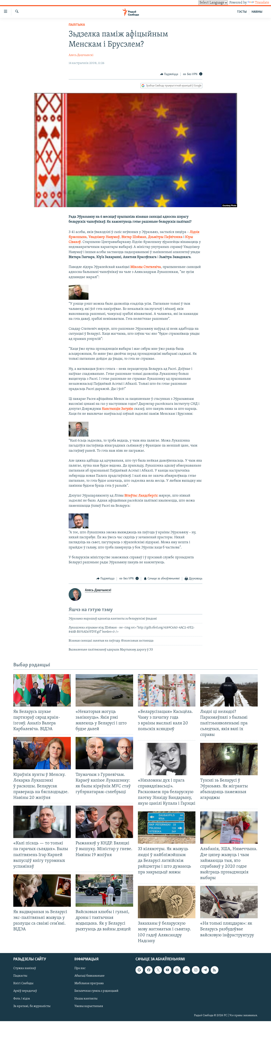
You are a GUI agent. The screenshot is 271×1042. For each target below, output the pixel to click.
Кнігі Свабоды (23, 983)
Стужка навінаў (24, 968)
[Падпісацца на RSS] (214, 970)
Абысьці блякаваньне (89, 975)
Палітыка (77, 25)
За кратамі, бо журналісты (31, 1006)
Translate (262, 3)
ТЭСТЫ (242, 12)
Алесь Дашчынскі (81, 55)
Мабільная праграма (89, 983)
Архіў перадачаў (25, 991)
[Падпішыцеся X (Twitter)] (158, 970)
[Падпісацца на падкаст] (177, 970)
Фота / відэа (21, 998)
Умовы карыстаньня (88, 1006)
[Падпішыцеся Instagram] (195, 970)
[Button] (169, 74)
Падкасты (20, 975)
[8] (78, 527)
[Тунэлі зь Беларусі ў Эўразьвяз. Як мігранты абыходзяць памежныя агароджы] (229, 759)
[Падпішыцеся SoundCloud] (186, 970)
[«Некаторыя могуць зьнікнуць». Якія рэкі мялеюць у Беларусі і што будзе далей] (104, 690)
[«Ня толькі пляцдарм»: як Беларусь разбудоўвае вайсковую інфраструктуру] (229, 902)
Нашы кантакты (85, 998)
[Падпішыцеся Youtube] (167, 970)
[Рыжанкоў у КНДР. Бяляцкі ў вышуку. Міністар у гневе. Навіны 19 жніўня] (104, 822)
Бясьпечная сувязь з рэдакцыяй (96, 991)
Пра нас (80, 968)
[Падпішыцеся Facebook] (148, 970)
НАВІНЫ (257, 12)
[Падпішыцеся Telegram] (205, 970)
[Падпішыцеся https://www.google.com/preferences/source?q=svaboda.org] (139, 970)
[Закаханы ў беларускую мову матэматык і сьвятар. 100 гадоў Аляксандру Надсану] (166, 902)
